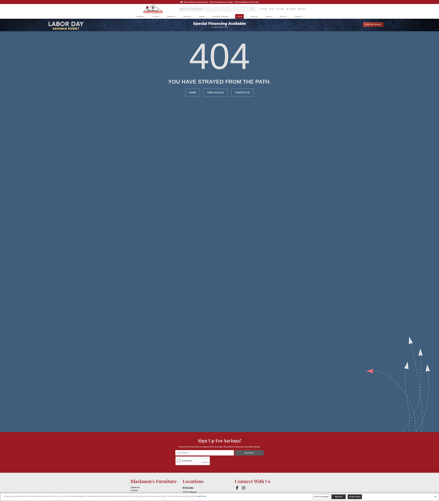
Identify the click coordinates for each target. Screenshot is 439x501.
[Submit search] (252, 9)
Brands (201, 16)
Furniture (156, 16)
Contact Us (298, 16)
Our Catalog (215, 92)
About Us (283, 16)
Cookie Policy (201, 496)
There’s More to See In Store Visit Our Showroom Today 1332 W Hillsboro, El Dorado (221, 2)
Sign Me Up (249, 453)
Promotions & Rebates (220, 16)
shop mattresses (373, 24)
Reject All (338, 497)
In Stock (239, 16)
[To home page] (153, 9)
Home (192, 92)
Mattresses (171, 16)
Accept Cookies (354, 497)
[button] (260, 9)
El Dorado (188, 487)
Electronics (187, 16)
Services (269, 16)
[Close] (435, 496)
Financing (253, 16)
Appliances (141, 16)
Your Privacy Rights (321, 497)
